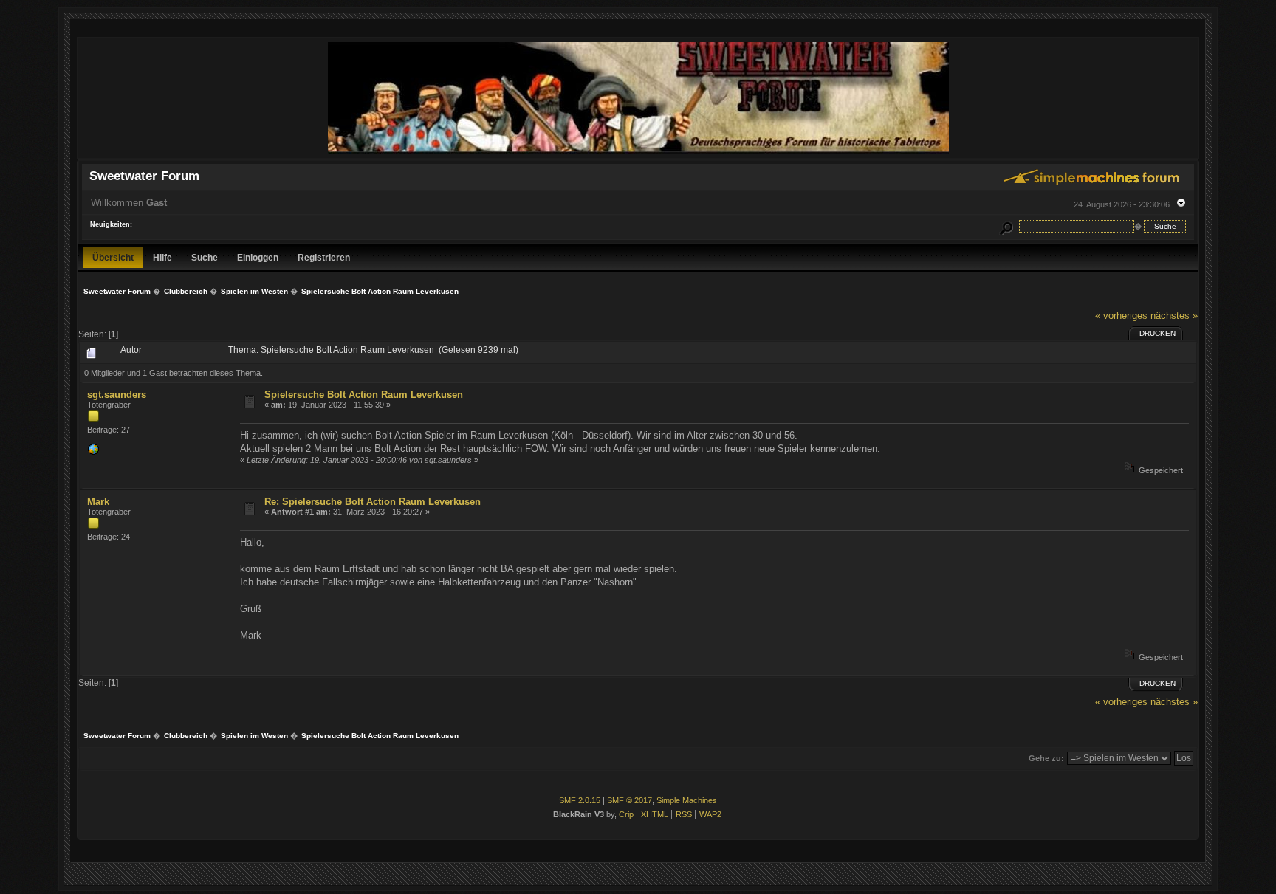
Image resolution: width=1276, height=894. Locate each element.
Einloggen (257, 257)
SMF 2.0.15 (579, 800)
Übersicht (113, 257)
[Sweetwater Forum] (638, 151)
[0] (93, 452)
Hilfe (162, 257)
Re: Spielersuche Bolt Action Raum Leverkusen (372, 501)
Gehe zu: (1046, 758)
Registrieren (324, 257)
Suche (204, 257)
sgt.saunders (116, 394)
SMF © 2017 (629, 800)
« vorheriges (1121, 315)
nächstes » (1174, 315)
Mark (98, 501)
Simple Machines (686, 800)
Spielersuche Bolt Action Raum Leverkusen (363, 394)
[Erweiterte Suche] (1006, 226)
